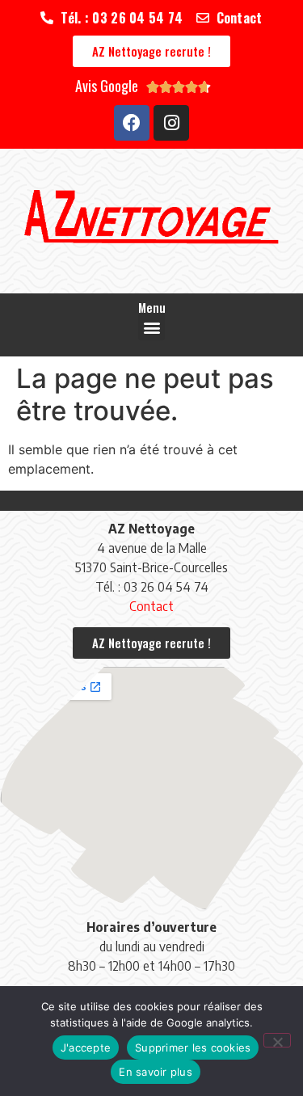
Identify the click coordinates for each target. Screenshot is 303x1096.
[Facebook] (131, 123)
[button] (151, 327)
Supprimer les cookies (192, 1047)
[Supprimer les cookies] (277, 1040)
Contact (151, 606)
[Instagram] (171, 123)
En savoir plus (155, 1071)
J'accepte (86, 1047)
